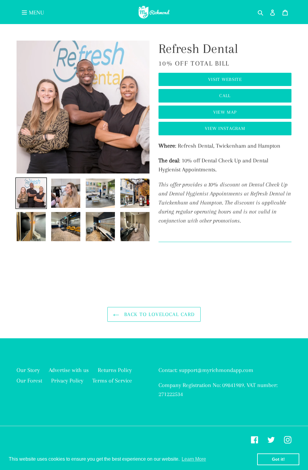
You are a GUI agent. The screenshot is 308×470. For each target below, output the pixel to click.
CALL (224, 95)
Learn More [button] (194, 459)
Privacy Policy (67, 380)
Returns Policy (115, 370)
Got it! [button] (278, 459)
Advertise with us (69, 370)
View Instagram (225, 128)
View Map (225, 112)
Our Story (28, 370)
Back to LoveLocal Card (158, 314)
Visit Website (225, 79)
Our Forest (29, 380)
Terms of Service (112, 380)
